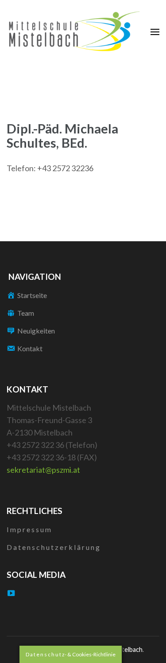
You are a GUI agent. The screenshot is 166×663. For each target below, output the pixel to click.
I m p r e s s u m (29, 529)
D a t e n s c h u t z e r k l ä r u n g (53, 547)
